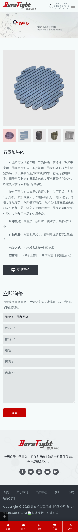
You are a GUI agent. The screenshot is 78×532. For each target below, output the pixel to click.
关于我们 (22, 492)
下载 (71, 492)
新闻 (58, 492)
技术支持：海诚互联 (45, 513)
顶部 (70, 529)
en (57, 6)
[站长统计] (29, 513)
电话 (39, 529)
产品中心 (41, 492)
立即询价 (23, 270)
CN (65, 6)
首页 (8, 529)
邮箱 (23, 529)
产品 (55, 529)
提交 (14, 412)
